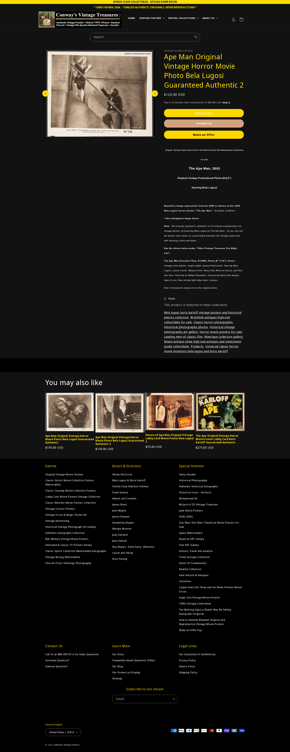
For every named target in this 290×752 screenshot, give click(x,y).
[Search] (196, 37)
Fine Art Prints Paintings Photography (68, 563)
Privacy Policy (187, 660)
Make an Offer (204, 135)
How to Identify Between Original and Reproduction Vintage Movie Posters (202, 622)
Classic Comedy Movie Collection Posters (70, 490)
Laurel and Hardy (122, 552)
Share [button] (171, 298)
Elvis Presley (119, 559)
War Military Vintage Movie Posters (66, 539)
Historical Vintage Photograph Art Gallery (70, 527)
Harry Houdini (187, 474)
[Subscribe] (173, 699)
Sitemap (117, 678)
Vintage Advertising (57, 520)
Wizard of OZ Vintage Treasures (198, 504)
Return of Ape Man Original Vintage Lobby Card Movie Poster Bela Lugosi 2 (170, 438)
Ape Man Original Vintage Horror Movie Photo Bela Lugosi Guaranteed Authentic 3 (119, 441)
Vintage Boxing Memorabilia (62, 557)
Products (197, 346)
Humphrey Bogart (123, 522)
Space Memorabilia (190, 533)
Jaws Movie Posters (191, 510)
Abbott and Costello (124, 498)
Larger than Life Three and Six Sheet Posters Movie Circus (210, 589)
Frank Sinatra (120, 492)
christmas (185, 581)
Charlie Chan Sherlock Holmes (130, 486)
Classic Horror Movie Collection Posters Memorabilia (69, 482)
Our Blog (117, 666)
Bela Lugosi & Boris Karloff (128, 480)
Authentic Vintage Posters (67, 744)
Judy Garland (120, 534)
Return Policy (187, 666)
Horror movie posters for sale (221, 332)
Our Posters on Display (126, 672)
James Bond (119, 504)
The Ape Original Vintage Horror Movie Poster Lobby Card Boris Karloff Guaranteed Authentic (217, 439)
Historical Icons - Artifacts (195, 492)
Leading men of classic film (183, 337)
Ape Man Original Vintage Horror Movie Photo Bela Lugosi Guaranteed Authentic (69, 439)
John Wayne (119, 510)
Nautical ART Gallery (191, 539)
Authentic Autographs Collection (65, 533)
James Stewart (121, 516)
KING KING (186, 516)
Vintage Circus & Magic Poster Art (66, 514)
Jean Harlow (119, 540)
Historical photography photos (186, 327)
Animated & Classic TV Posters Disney (68, 545)
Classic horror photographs (213, 322)
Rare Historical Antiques (193, 575)
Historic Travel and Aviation (196, 551)
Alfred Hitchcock (122, 474)
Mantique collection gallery (223, 337)
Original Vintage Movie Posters (64, 474)
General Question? (56, 666)
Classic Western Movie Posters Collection (70, 502)
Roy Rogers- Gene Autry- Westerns (133, 546)
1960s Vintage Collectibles (195, 603)
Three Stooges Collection (194, 557)
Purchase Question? (57, 660)
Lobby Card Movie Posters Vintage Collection (72, 496)
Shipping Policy (188, 672)
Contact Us (204, 123)
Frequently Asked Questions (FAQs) (133, 660)
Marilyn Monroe (122, 528)
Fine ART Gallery (189, 545)
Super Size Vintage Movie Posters (199, 597)
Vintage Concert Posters (60, 508)
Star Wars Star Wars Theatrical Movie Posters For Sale (209, 525)
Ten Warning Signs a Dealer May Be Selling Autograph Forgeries (205, 611)
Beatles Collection (190, 569)
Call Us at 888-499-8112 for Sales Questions (72, 654)
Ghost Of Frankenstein (192, 563)
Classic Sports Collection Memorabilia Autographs (75, 551)
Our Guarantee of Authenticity (197, 654)
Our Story (118, 654)
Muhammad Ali (188, 498)
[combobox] (145, 37)
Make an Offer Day (190, 630)
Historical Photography (193, 480)
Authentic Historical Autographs (198, 486)
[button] (151, 18)
